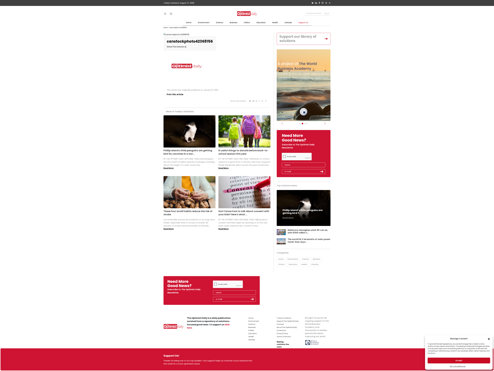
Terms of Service (284, 336)
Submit (321, 171)
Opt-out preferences (457, 366)
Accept (458, 360)
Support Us (303, 22)
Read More (169, 168)
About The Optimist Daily (287, 327)
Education (261, 22)
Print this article (175, 94)
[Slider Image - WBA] (302, 123)
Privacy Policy (282, 333)
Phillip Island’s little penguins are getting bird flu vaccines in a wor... (188, 152)
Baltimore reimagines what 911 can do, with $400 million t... (308, 231)
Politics (247, 22)
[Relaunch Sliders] (307, 123)
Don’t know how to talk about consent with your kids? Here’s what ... (243, 213)
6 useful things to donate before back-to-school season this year (243, 152)
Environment (203, 22)
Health (275, 22)
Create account (313, 13)
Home (188, 22)
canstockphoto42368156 (178, 28)
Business (233, 22)
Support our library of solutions (297, 38)
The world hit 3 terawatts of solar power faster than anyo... (309, 240)
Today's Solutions (284, 318)
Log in (326, 13)
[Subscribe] (300, 123)
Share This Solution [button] (176, 47)
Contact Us (281, 330)
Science (219, 22)
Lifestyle (288, 22)
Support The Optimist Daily (288, 321)
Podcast (280, 324)
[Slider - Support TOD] (305, 123)
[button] (489, 338)
